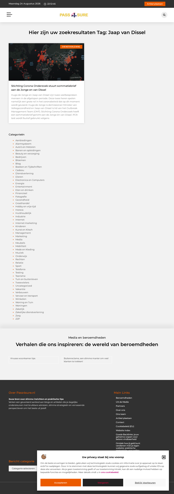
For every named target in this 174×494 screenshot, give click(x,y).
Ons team (121, 414)
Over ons (120, 410)
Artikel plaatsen (124, 418)
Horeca (19, 209)
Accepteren (60, 482)
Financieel (21, 193)
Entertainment (23, 186)
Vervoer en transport (26, 295)
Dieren (19, 176)
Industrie (20, 216)
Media (18, 239)
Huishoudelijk (23, 213)
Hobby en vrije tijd (25, 206)
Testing (19, 272)
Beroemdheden (124, 398)
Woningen (21, 305)
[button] (164, 457)
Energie (19, 183)
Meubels (20, 242)
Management (23, 232)
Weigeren (103, 482)
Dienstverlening (24, 173)
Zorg (18, 315)
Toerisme (20, 276)
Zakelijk (19, 309)
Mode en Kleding (24, 249)
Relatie (19, 262)
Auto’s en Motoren (25, 147)
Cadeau (19, 170)
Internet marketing (26, 223)
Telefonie (20, 269)
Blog (18, 163)
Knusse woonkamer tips (23, 358)
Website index (123, 430)
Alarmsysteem (23, 143)
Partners (120, 406)
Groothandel (22, 203)
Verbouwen (21, 292)
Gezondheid (22, 199)
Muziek (19, 252)
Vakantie (20, 289)
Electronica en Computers (29, 180)
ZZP (17, 318)
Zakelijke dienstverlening (29, 312)
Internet (19, 219)
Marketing (21, 236)
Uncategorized (23, 285)
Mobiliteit (20, 246)
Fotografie (21, 196)
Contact (120, 422)
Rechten (20, 259)
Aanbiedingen (23, 140)
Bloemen (20, 160)
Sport (18, 266)
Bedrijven (20, 157)
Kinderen (20, 226)
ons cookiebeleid (109, 472)
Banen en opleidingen (28, 150)
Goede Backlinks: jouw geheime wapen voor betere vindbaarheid (127, 436)
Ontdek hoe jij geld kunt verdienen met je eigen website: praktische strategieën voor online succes (128, 448)
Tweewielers (22, 282)
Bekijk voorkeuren (145, 482)
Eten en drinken (24, 190)
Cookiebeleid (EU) (125, 426)
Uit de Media (122, 402)
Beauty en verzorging (27, 153)
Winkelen (20, 299)
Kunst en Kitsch (24, 229)
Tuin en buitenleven (26, 279)
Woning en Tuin (24, 302)
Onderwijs (21, 256)
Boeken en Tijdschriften (28, 166)
